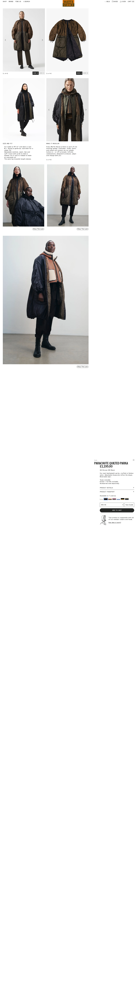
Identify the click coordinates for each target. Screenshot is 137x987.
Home (95, 460)
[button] (101, 499)
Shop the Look (38, 229)
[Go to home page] (68, 3)
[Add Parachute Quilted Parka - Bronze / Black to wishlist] (133, 460)
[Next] (34, 40)
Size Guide (129, 505)
